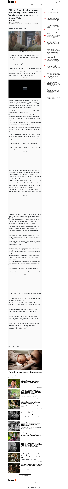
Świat (41, 4)
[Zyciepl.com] (12, 1)
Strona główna (11, 4)
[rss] (56, 1)
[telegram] (12, 20)
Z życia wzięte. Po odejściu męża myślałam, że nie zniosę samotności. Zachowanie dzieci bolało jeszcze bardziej (53, 31)
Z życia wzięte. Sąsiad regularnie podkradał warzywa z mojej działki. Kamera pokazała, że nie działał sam (53, 19)
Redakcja (51, 483)
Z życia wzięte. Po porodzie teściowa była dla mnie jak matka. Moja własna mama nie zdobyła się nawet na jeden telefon (53, 84)
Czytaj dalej (25, 475)
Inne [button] (59, 4)
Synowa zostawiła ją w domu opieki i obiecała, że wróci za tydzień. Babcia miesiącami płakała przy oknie (53, 37)
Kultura (50, 4)
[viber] (14, 20)
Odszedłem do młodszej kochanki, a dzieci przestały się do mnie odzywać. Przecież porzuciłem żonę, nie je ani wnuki (53, 67)
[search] (59, 2)
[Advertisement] (24, 160)
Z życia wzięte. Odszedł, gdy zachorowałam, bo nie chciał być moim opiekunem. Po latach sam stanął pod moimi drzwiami (53, 43)
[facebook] (9, 20)
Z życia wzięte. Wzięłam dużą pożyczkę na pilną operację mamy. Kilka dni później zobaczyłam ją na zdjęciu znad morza (53, 78)
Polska (32, 4)
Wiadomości (22, 4)
